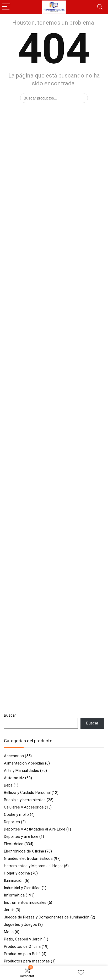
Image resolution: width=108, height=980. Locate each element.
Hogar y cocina (17, 873)
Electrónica (13, 843)
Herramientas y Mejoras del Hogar (33, 865)
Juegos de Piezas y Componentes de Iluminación (46, 917)
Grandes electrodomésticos (28, 858)
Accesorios (14, 756)
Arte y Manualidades (21, 770)
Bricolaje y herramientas (25, 800)
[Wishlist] (81, 973)
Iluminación (14, 880)
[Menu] (6, 7)
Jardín (9, 909)
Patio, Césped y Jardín (23, 939)
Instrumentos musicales (25, 902)
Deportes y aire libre (21, 836)
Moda (9, 931)
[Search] (100, 7)
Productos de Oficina (22, 946)
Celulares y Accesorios (24, 807)
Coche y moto (16, 814)
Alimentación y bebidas (24, 763)
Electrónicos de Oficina (24, 851)
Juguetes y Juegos (20, 924)
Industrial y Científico (22, 887)
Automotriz (14, 778)
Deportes (12, 822)
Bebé (8, 785)
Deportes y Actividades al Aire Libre (34, 829)
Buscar (10, 715)
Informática (14, 895)
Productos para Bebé (22, 953)
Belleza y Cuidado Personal (27, 792)
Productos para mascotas (27, 961)
